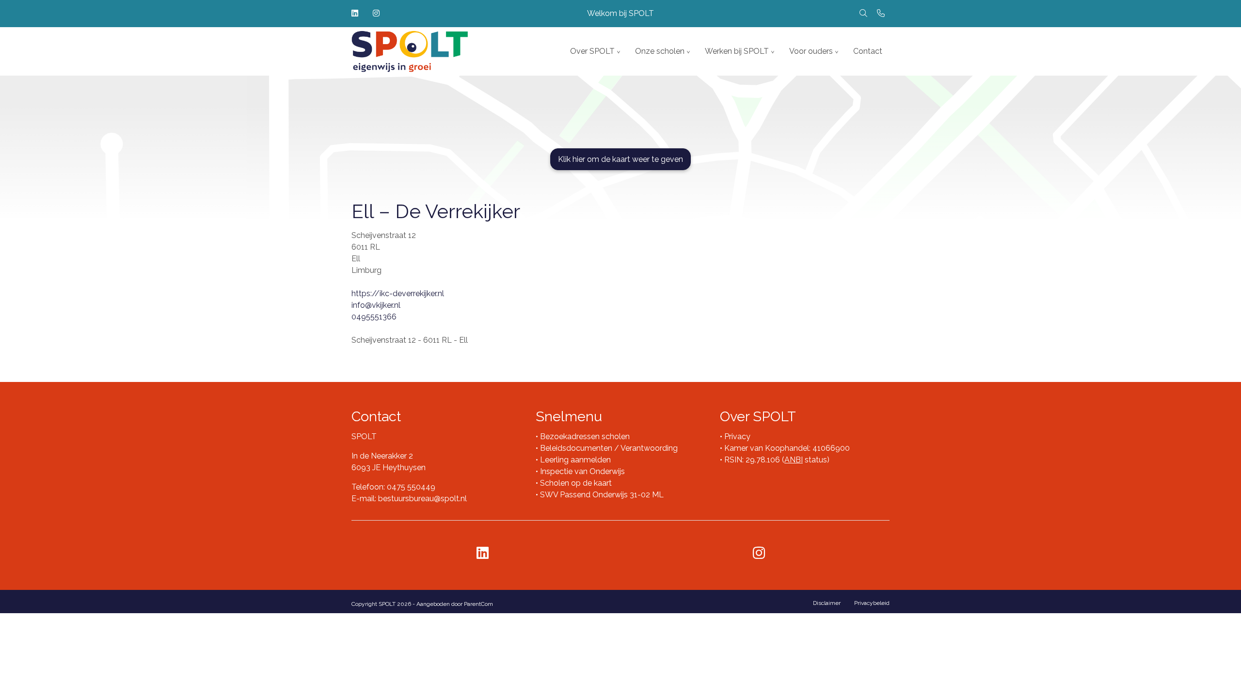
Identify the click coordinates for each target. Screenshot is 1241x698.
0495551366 (374, 316)
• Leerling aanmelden (573, 459)
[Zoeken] (863, 13)
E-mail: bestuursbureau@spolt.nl (409, 498)
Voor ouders (811, 51)
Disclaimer (827, 603)
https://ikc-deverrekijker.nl (397, 293)
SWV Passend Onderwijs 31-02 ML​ (602, 494)
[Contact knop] (881, 13)
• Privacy (735, 436)
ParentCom (478, 604)
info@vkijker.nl (375, 305)
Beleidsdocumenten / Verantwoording (609, 448)
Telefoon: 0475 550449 (393, 487)
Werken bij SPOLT (737, 51)
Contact (867, 51)
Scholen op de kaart (576, 483)
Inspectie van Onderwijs (581, 471)
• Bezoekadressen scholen (583, 436)
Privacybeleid (872, 603)
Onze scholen (659, 51)
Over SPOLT (592, 51)
